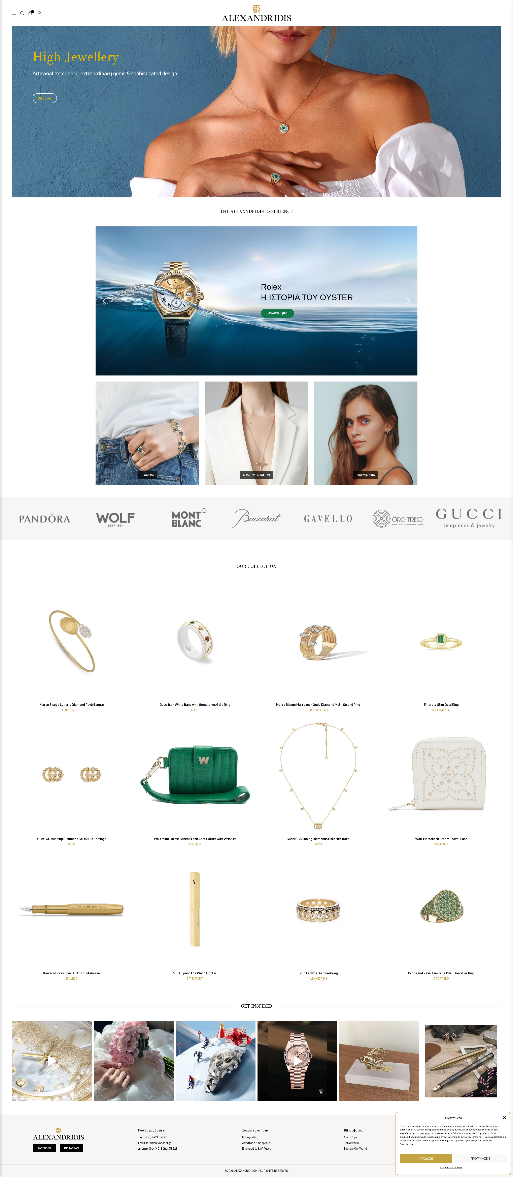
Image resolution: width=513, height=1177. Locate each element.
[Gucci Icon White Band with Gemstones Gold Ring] (195, 641)
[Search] (22, 13)
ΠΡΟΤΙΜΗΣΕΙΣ (480, 1158)
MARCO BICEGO (71, 710)
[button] (505, 1118)
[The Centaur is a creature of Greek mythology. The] (379, 1061)
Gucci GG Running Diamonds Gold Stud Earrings (71, 839)
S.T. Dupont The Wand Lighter (195, 973)
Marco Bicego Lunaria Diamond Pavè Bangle (72, 704)
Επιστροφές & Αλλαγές (256, 1148)
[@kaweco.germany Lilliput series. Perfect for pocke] (461, 1061)
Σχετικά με (350, 1137)
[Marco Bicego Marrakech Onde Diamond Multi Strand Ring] (318, 641)
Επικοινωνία (351, 1143)
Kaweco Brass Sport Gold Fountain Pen (71, 973)
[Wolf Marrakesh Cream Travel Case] (441, 775)
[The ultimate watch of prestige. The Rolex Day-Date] (297, 1061)
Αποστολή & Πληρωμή (256, 1143)
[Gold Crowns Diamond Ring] (318, 909)
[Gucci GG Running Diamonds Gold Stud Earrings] (71, 775)
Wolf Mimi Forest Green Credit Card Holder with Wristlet (195, 839)
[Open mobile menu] (14, 13)
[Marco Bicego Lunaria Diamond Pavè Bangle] (71, 641)
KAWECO (71, 978)
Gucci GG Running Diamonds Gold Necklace (318, 839)
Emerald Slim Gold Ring (441, 704)
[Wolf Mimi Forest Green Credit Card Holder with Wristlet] (195, 775)
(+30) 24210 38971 (156, 1137)
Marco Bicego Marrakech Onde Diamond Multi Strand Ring (318, 704)
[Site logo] (256, 12)
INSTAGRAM (71, 1148)
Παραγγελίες (250, 1137)
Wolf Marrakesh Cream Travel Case (441, 839)
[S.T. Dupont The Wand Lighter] (195, 909)
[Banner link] (44, 518)
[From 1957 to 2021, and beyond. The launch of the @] (52, 1061)
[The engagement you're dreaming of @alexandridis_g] (134, 1061)
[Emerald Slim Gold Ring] (441, 641)
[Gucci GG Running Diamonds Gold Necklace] (318, 775)
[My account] (39, 13)
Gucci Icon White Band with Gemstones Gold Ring (195, 704)
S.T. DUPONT (195, 978)
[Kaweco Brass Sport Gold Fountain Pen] (71, 909)
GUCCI (195, 710)
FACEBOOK (44, 1148)
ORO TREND (441, 978)
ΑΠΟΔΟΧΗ (426, 1158)
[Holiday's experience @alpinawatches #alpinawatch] (215, 1061)
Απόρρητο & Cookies (451, 1167)
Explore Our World (355, 1148)
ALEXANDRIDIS (441, 710)
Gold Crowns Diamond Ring (318, 973)
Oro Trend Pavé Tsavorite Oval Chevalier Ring (441, 973)
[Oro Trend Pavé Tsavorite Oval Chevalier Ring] (441, 909)
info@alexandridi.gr (158, 1143)
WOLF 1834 (195, 844)
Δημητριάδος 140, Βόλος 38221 (157, 1148)
